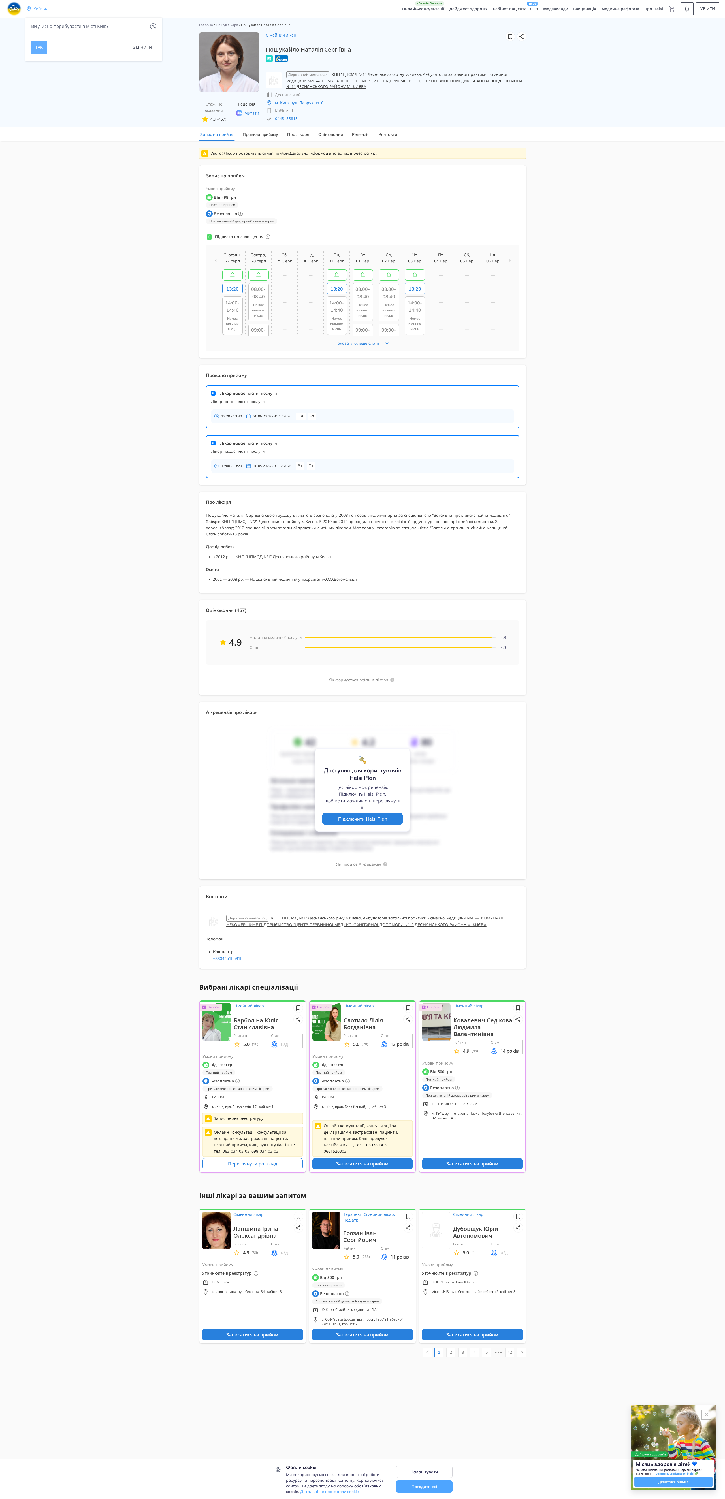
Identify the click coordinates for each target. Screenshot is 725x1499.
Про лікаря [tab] (298, 134)
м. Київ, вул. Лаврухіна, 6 (299, 102)
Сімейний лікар (281, 35)
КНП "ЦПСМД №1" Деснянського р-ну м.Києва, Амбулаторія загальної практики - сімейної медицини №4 (372, 918)
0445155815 (286, 118)
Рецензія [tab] (361, 134)
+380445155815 (227, 958)
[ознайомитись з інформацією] (232, 275)
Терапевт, (353, 1214)
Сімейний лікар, (379, 1214)
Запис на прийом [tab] (217, 134)
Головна (206, 24)
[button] (521, 36)
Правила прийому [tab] (260, 134)
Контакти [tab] (388, 134)
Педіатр (351, 1220)
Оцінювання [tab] (330, 134)
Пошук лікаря (227, 24)
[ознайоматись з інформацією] (268, 236)
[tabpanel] (362, 561)
